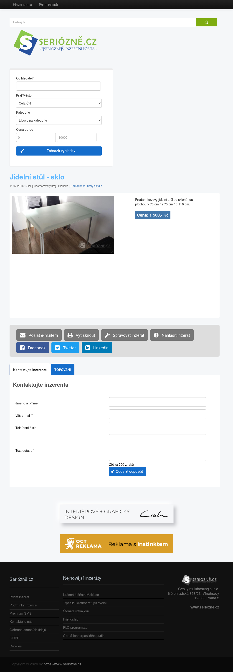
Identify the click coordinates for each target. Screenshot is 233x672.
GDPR (15, 637)
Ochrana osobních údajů (28, 629)
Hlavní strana (22, 4)
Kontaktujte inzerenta (30, 369)
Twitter (69, 347)
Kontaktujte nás (21, 621)
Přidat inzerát (48, 4)
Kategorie (23, 112)
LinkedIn (100, 347)
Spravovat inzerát (128, 335)
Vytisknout (85, 335)
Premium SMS (21, 613)
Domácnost (78, 186)
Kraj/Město (24, 95)
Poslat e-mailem (43, 335)
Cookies (16, 646)
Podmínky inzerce (23, 605)
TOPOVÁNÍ (62, 369)
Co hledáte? (25, 78)
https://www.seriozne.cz (62, 664)
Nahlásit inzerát (175, 335)
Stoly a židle (94, 186)
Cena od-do (24, 129)
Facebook (36, 347)
